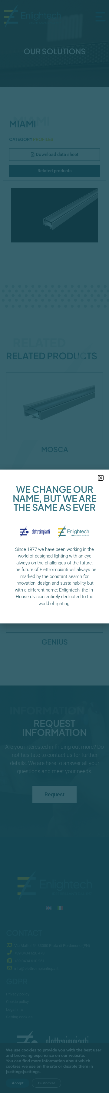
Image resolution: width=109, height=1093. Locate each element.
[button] (100, 478)
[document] (54, 546)
